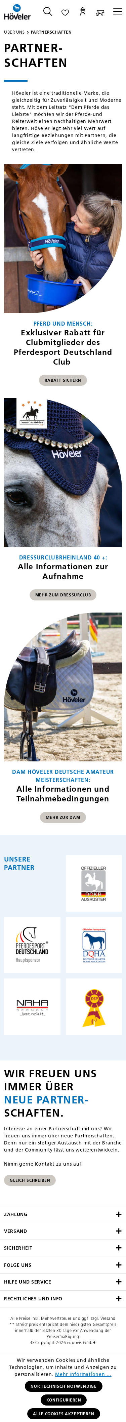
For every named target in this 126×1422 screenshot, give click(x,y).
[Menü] (115, 12)
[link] (63, 278)
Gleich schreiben (30, 1180)
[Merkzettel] (65, 12)
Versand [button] (15, 1231)
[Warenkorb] (100, 12)
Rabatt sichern (63, 380)
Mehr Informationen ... (83, 1374)
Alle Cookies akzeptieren (63, 1413)
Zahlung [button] (16, 1214)
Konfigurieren (63, 1400)
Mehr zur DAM (63, 817)
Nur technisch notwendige (64, 1386)
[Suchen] (47, 12)
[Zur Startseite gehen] (17, 12)
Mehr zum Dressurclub (63, 594)
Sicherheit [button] (18, 1248)
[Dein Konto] (82, 12)
